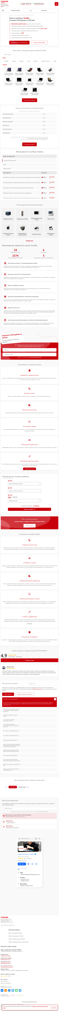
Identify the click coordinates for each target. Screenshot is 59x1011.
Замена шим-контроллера (8, 121)
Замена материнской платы (8, 114)
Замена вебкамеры (6, 132)
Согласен (54, 1007)
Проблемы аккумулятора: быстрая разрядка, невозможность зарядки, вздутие (21, 198)
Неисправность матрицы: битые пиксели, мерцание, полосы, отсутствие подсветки (22, 177)
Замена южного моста (7, 117)
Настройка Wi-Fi (6, 125)
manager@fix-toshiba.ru (7, 966)
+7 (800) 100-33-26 (39, 3)
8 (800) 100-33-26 (5, 959)
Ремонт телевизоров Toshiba (16, 936)
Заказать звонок (29, 525)
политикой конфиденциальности (35, 357)
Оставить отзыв (29, 660)
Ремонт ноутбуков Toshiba (15, 933)
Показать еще (29, 240)
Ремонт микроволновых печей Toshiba (19, 942)
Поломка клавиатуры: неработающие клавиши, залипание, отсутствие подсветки (21, 182)
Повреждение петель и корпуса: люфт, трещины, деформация (17, 193)
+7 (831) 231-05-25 (26, 3)
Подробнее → (51, 177)
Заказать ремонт (29, 509)
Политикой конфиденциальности (42, 811)
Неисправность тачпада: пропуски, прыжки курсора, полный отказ (18, 187)
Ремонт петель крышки (7, 129)
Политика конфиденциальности (29, 1001)
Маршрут (23, 863)
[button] (6, 787)
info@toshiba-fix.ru (6, 963)
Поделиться (2, 990)
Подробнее (29, 623)
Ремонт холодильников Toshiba (17, 939)
